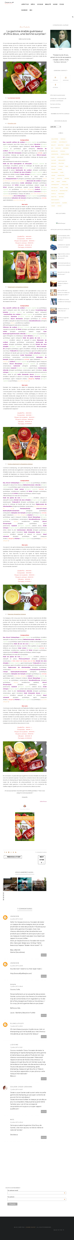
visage (53, 206)
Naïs (12, 1119)
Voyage (40, 4)
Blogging (58, 148)
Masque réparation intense (17, 614)
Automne (53, 142)
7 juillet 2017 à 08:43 (16, 986)
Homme (53, 175)
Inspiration (61, 175)
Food (62, 4)
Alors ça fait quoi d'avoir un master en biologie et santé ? (64, 292)
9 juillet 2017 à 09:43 (16, 1122)
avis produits (25, 27)
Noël (66, 187)
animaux (62, 139)
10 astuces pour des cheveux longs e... (39, 886)
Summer (64, 202)
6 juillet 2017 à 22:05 (16, 966)
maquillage (65, 184)
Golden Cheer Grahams (21, 1087)
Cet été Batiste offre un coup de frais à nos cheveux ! (64, 238)
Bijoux (68, 145)
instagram (65, 80)
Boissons (65, 148)
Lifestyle (25, 4)
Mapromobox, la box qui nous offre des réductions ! (64, 256)
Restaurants (55, 199)
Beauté (48, 4)
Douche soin (12, 123)
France (53, 169)
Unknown (14, 916)
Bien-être (60, 145)
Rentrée (61, 196)
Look (52, 181)
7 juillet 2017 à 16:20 (16, 1089)
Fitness (61, 166)
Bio (52, 148)
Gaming (60, 169)
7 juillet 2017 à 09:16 (16, 1026)
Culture (53, 160)
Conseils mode (65, 154)
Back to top (58, 1230)
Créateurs (60, 157)
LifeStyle (59, 178)
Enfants (53, 163)
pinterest (55, 80)
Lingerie (66, 178)
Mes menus (54, 187)
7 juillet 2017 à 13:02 (16, 1047)
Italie (52, 178)
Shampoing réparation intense (18, 287)
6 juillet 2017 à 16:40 (16, 919)
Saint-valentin (55, 202)
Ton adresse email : (36, 1190)
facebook (55, 87)
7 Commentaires (41, 852)
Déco (33, 4)
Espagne (53, 166)
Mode (55, 4)
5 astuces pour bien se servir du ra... (10, 887)
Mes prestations (55, 107)
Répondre (43, 955)
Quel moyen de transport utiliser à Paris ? (63, 283)
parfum (53, 193)
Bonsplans (54, 151)
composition (54, 154)
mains (58, 181)
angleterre (54, 139)
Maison (64, 181)
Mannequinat (55, 184)
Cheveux (62, 151)
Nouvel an (54, 190)
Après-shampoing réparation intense (20, 464)
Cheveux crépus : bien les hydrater (24, 887)
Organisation (64, 190)
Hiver (61, 172)
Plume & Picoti (17, 1023)
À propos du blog (55, 104)
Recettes (53, 196)
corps (53, 157)
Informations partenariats (57, 95)
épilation (61, 163)
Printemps (61, 193)
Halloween (54, 172)
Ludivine (14, 1044)
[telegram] (8, 852)
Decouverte (61, 160)
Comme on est (30, 1227)
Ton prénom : (36, 1197)
